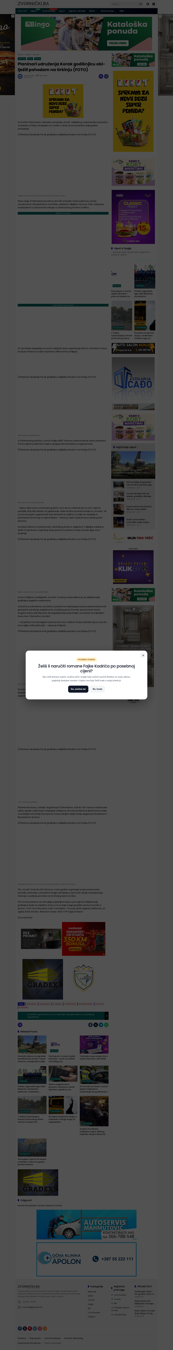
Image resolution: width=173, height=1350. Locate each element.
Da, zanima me (78, 689)
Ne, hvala (97, 689)
